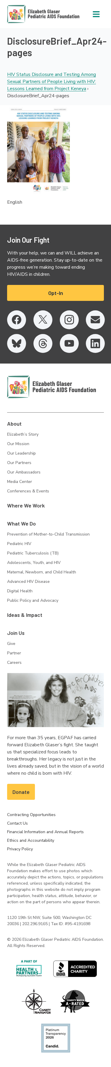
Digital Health (20, 591)
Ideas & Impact (24, 615)
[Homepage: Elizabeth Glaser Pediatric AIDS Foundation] (28, 14)
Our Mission (18, 444)
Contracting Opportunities (31, 815)
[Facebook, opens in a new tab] (16, 319)
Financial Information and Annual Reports (45, 832)
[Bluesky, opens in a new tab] (16, 343)
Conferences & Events (28, 491)
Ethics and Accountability (30, 840)
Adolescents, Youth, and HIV (34, 562)
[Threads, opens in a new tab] (42, 343)
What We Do (21, 523)
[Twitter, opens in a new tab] (42, 319)
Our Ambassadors (24, 472)
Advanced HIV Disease (28, 581)
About (14, 423)
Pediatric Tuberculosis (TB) (33, 553)
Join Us (16, 633)
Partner (14, 653)
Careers (14, 662)
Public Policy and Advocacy (32, 600)
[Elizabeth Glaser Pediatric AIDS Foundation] (51, 386)
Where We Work (26, 505)
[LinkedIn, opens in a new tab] (95, 343)
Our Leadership (21, 453)
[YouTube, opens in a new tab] (69, 343)
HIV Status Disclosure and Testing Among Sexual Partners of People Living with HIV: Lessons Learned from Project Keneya (51, 81)
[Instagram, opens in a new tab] (69, 319)
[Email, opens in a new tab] (95, 319)
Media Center (19, 481)
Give (11, 643)
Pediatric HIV (19, 544)
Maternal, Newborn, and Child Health (41, 572)
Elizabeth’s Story (22, 434)
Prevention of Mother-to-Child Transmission (48, 534)
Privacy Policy (20, 849)
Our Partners (19, 463)
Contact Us (17, 823)
